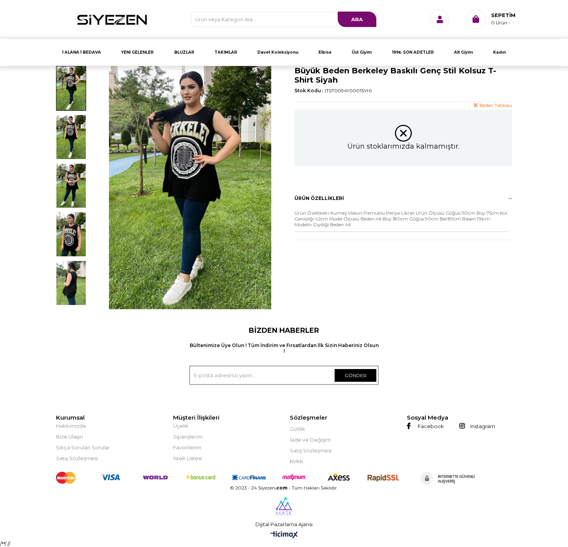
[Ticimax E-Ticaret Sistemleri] (284, 535)
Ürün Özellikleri (319, 198)
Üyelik (181, 426)
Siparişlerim (187, 437)
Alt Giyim (463, 52)
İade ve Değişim (310, 440)
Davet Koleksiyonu (277, 52)
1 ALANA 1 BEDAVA (81, 52)
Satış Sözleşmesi (77, 458)
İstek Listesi (187, 458)
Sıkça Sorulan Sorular (83, 447)
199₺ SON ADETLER (413, 52)
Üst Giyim (362, 52)
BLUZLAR (184, 52)
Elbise (325, 52)
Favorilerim (187, 447)
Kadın (499, 52)
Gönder (356, 375)
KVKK (296, 461)
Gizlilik (297, 429)
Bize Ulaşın (69, 437)
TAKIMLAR (225, 52)
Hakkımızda (71, 426)
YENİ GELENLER (137, 52)
